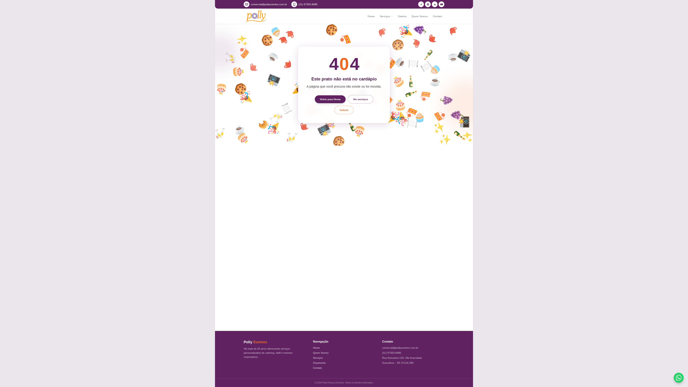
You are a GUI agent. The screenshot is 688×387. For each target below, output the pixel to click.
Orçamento (319, 362)
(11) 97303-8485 (391, 352)
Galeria (402, 16)
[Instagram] (428, 4)
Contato (437, 16)
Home (371, 16)
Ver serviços (360, 99)
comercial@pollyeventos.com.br (400, 347)
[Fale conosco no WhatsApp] (679, 378)
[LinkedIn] (435, 4)
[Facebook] (421, 4)
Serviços (385, 16)
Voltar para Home (330, 99)
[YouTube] (441, 4)
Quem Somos (420, 16)
